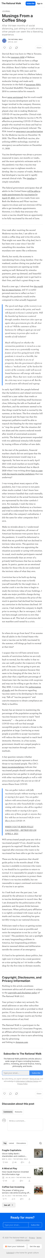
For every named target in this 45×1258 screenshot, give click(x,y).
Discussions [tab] (21, 1143)
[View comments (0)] (10, 47)
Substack (10, 1252)
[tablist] (13, 1111)
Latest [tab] (11, 1143)
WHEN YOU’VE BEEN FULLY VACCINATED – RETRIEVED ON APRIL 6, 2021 (20, 830)
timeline (30, 178)
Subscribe (30, 3)
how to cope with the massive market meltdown (22, 472)
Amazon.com (22, 1042)
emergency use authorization (29, 131)
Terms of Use (34, 1079)
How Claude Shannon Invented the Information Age (15, 1172)
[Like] (4, 47)
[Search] (40, 1143)
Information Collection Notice (27, 1081)
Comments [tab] (8, 1112)
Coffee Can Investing (13, 1187)
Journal (6, 11)
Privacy (32, 1237)
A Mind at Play (9, 1168)
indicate (6, 118)
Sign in (39, 3)
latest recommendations (13, 767)
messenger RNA (33, 84)
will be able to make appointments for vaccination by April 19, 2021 (21, 195)
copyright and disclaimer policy (22, 992)
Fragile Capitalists (11, 1150)
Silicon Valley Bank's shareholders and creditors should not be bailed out (13, 1154)
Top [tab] (5, 1143)
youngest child (17, 57)
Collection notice (23, 1240)
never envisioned (15, 97)
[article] (22, 1156)
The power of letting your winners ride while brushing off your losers (15, 1191)
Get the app (35, 1246)
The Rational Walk (15, 39)
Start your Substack (15, 1246)
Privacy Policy (22, 1084)
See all (7, 1205)
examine (6, 507)
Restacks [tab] (18, 1112)
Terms (39, 1237)
